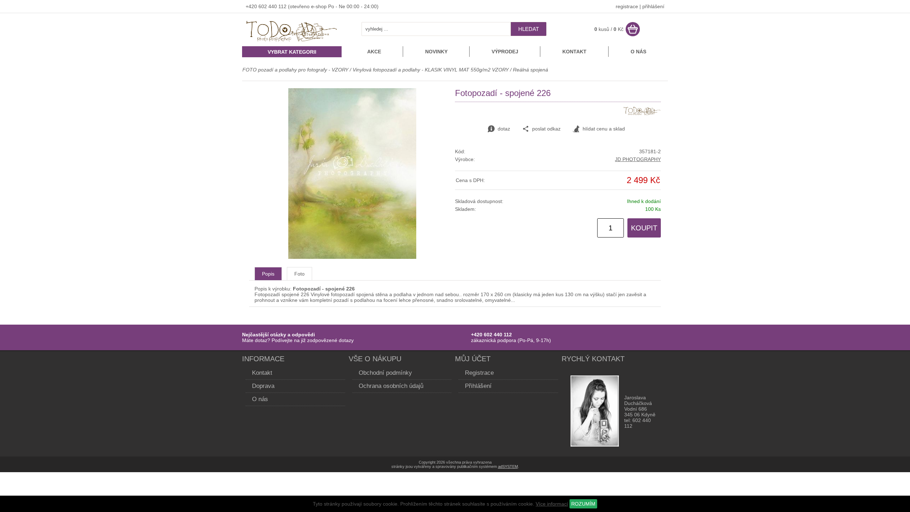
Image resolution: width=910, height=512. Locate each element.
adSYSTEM (508, 466)
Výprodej (505, 51)
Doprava (263, 386)
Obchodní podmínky (385, 372)
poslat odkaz (546, 129)
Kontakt (574, 51)
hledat (528, 29)
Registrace (479, 372)
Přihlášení (478, 386)
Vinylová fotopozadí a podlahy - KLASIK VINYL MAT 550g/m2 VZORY (431, 70)
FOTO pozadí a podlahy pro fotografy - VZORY (296, 70)
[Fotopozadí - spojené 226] (352, 257)
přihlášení (653, 6)
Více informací (552, 504)
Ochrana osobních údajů (391, 386)
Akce (374, 51)
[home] (292, 42)
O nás (638, 51)
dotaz (504, 129)
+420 (252, 6)
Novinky (436, 51)
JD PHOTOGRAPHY (638, 159)
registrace (627, 6)
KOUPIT (644, 228)
